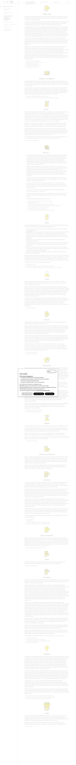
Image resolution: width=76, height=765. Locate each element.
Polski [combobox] (49, 371)
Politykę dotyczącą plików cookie (43, 390)
